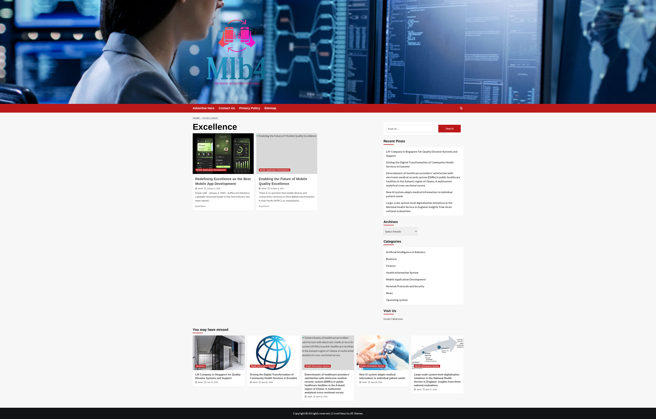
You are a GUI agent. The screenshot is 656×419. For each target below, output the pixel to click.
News (389, 293)
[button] (461, 108)
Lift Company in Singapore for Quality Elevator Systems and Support (421, 153)
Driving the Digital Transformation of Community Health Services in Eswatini (420, 164)
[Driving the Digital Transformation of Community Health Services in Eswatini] (273, 352)
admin (200, 188)
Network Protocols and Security (405, 286)
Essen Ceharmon (393, 318)
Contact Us (227, 108)
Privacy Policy (249, 108)
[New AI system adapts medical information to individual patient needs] (383, 352)
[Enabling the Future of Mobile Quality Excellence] (286, 153)
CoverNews (339, 413)
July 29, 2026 (212, 382)
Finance (391, 265)
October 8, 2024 (277, 188)
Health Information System (402, 272)
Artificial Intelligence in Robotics (405, 252)
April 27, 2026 (431, 389)
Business (391, 258)
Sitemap (270, 108)
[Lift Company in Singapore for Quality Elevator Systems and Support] (219, 352)
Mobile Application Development (211, 170)
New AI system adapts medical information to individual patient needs (419, 194)
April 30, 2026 (267, 382)
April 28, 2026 (376, 382)
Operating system (397, 299)
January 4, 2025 (213, 188)
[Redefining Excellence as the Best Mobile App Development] (223, 153)
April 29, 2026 (321, 397)
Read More (200, 206)
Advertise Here (203, 108)
